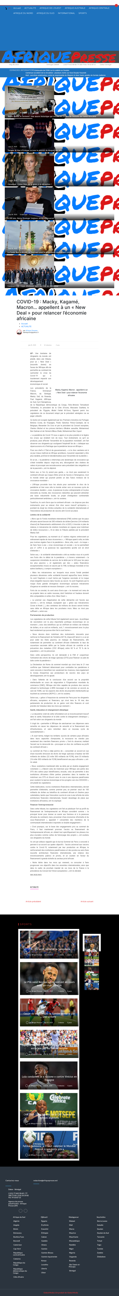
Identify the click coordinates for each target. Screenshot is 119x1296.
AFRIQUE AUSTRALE (75, 8)
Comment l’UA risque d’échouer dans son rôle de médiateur (33, 286)
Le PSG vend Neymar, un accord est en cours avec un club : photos (49, 984)
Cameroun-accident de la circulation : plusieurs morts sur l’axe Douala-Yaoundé (56, 73)
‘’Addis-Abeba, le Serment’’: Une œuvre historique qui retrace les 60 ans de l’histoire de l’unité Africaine (52, 116)
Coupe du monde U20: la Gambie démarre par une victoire (49, 1015)
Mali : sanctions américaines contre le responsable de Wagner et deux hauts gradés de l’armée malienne (66, 75)
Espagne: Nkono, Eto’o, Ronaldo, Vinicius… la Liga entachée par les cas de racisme (49, 1047)
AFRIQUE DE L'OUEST (50, 8)
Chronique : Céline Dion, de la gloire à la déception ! (29, 184)
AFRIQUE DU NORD (23, 13)
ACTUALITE (30, 8)
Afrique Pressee (32, 330)
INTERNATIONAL (66, 13)
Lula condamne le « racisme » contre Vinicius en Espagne (49, 1078)
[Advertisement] (59, 33)
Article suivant (87, 901)
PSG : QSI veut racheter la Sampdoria (49, 949)
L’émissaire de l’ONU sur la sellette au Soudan (51, 70)
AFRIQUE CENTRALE (99, 8)
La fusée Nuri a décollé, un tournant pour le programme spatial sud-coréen (40, 252)
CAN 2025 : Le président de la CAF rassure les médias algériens (49, 1116)
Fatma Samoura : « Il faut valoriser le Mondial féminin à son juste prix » (49, 1147)
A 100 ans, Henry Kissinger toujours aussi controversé (31, 218)
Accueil (17, 8)
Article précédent (33, 901)
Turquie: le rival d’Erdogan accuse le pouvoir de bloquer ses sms (35, 150)
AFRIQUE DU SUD (45, 13)
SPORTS (83, 13)
